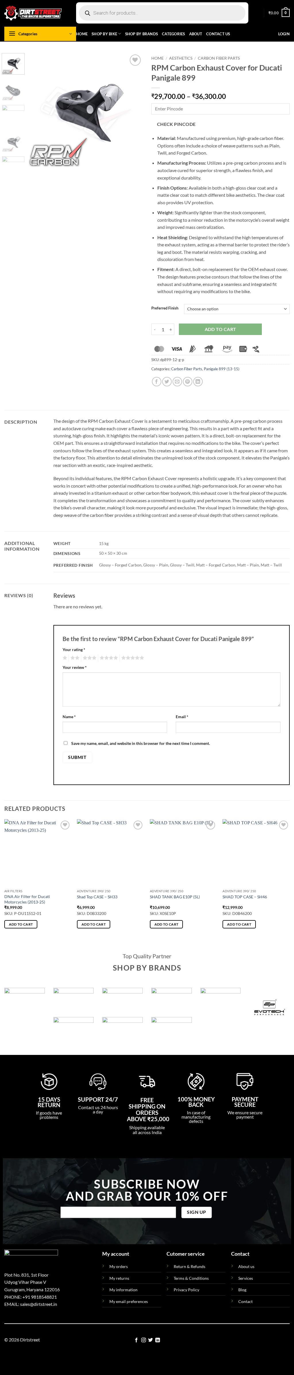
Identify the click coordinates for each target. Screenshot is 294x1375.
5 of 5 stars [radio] (131, 658)
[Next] (133, 110)
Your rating (74, 649)
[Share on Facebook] (156, 381)
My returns (119, 1278)
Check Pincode (176, 124)
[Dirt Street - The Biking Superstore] (33, 12)
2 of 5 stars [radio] (74, 658)
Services (245, 1278)
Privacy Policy (186, 1289)
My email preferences (128, 1301)
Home (82, 34)
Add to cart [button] (21, 924)
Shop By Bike (104, 34)
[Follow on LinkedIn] (157, 1340)
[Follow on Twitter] (150, 1340)
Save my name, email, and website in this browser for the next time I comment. (140, 743)
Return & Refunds (189, 1266)
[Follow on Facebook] (136, 1340)
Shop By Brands (141, 34)
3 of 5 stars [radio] (88, 658)
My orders (118, 1266)
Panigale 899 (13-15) (221, 369)
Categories (173, 34)
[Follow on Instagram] (143, 1340)
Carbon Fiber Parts (219, 58)
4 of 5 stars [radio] (108, 658)
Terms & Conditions (191, 1278)
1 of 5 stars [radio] (64, 658)
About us (246, 1266)
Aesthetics (180, 58)
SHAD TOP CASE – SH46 (245, 896)
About (195, 34)
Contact (245, 1301)
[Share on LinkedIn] (198, 381)
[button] (279, 13)
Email (182, 716)
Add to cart (220, 329)
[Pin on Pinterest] (187, 381)
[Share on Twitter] (167, 381)
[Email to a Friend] (177, 381)
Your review (75, 667)
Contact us (218, 34)
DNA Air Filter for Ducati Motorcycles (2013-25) (27, 899)
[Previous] (38, 110)
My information (123, 1289)
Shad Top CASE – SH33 (97, 896)
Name (69, 716)
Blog (242, 1289)
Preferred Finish (164, 308)
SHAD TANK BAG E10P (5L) (175, 896)
